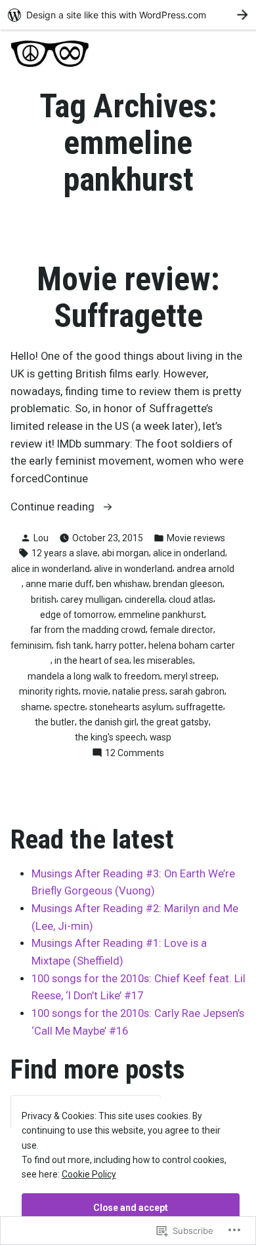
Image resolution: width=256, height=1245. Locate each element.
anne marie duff (59, 584)
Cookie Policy (89, 1174)
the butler (55, 722)
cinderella (145, 599)
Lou (41, 538)
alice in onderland (189, 553)
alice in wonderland (50, 569)
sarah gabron (196, 691)
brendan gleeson (188, 584)
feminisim (31, 645)
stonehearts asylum (130, 707)
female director (181, 629)
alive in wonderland (133, 569)
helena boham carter (191, 645)
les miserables (163, 660)
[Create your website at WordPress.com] (128, 14)
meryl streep (190, 676)
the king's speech (110, 737)
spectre (69, 707)
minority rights (49, 691)
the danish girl (108, 722)
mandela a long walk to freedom (94, 676)
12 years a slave (65, 553)
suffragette (199, 707)
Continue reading (54, 508)
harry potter (119, 645)
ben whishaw (122, 584)
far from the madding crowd (88, 629)
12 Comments (134, 753)
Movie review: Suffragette (128, 297)
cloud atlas (191, 599)
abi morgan (125, 553)
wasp (160, 737)
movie (95, 691)
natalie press (138, 691)
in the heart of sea (91, 660)
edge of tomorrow (77, 614)
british (43, 599)
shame (35, 707)
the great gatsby (174, 722)
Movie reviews (196, 538)
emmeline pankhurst (161, 614)
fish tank (73, 645)
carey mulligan (90, 599)
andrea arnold (205, 569)
